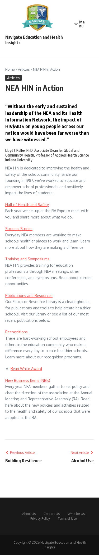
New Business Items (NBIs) (27, 380)
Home (10, 69)
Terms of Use (67, 518)
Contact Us (52, 514)
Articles (24, 69)
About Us (29, 514)
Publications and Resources (29, 295)
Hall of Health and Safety (27, 204)
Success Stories (18, 228)
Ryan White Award (26, 368)
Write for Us (76, 514)
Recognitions (16, 332)
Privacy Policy (40, 518)
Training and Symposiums (27, 259)
